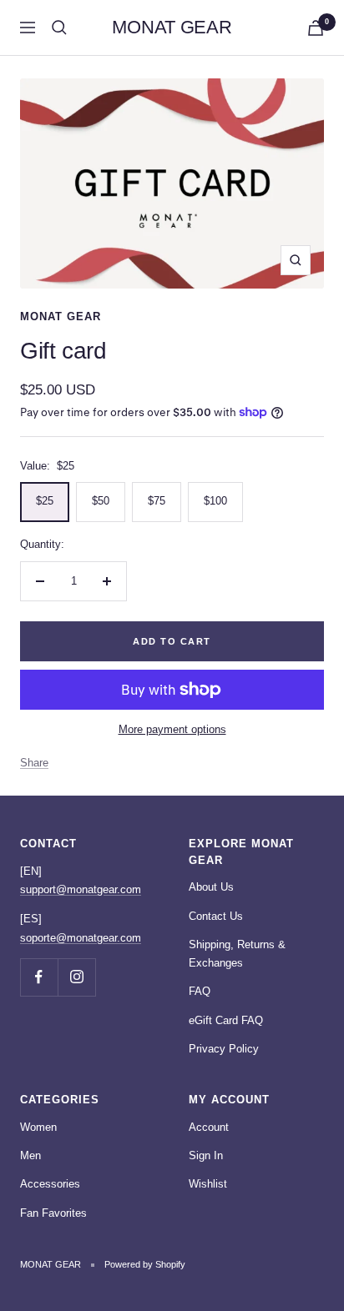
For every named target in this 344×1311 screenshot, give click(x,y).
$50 (100, 501)
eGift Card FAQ (226, 1020)
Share (34, 762)
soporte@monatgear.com (80, 938)
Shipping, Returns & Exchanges (237, 953)
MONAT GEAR (60, 316)
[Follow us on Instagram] (76, 977)
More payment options (172, 729)
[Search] (59, 27)
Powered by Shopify (144, 1264)
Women (38, 1127)
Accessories (50, 1184)
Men (30, 1155)
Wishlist (208, 1184)
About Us (211, 887)
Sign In (206, 1155)
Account (209, 1127)
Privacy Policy (224, 1048)
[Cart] (315, 28)
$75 (156, 501)
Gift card (63, 351)
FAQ (199, 991)
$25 (44, 501)
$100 (215, 501)
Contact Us (216, 916)
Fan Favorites (53, 1213)
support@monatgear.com (80, 889)
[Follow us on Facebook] (39, 977)
